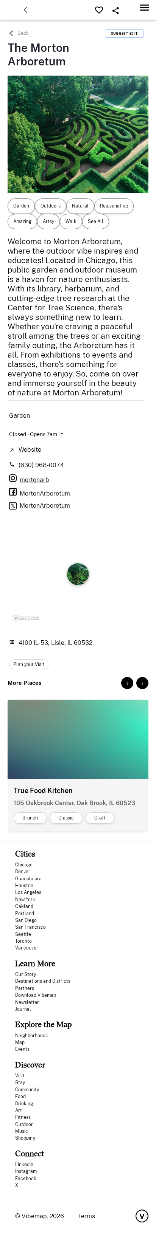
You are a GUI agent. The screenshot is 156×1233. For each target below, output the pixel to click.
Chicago (24, 864)
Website (30, 449)
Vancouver (26, 948)
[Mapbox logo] (25, 618)
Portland (24, 913)
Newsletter (27, 1002)
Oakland (24, 906)
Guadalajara (28, 878)
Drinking (24, 1103)
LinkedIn (24, 1164)
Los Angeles (28, 892)
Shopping (25, 1138)
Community (27, 1089)
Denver (22, 871)
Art (18, 1110)
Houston (24, 885)
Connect (29, 1153)
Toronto (23, 941)
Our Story (25, 974)
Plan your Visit (28, 664)
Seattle (23, 934)
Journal (23, 1009)
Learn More (35, 963)
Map (20, 1042)
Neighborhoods (31, 1035)
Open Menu (144, 7)
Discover (30, 1064)
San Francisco (30, 927)
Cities (25, 853)
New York (25, 899)
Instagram (26, 1171)
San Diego (26, 920)
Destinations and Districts (42, 981)
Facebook (25, 1178)
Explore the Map (43, 1024)
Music (21, 1131)
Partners (24, 988)
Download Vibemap (35, 995)
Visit (20, 1075)
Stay (20, 1082)
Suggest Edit (124, 34)
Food (20, 1096)
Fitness (23, 1117)
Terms (86, 1216)
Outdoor (24, 1124)
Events (22, 1049)
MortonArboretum (45, 505)
